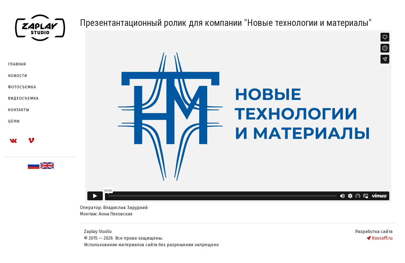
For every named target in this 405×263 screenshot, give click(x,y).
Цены (14, 121)
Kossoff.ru (382, 238)
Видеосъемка (23, 98)
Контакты (18, 110)
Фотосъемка (22, 87)
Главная (17, 64)
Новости (17, 75)
